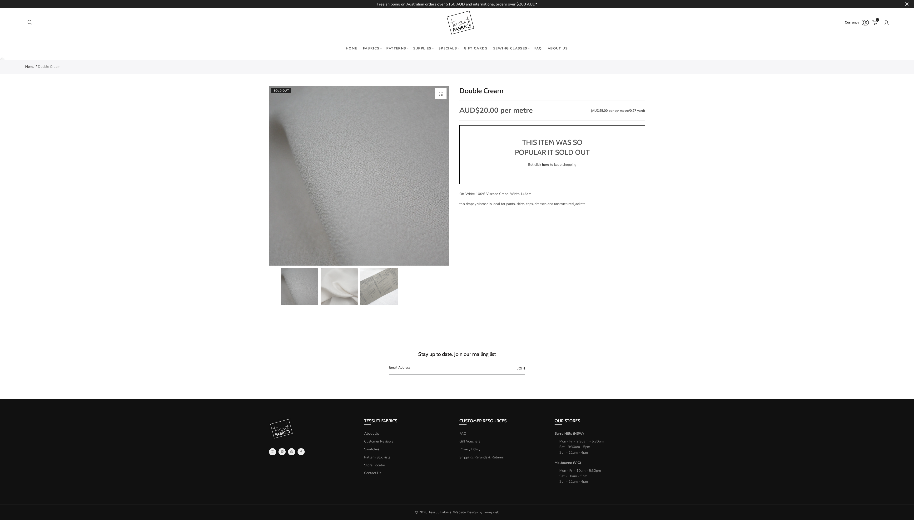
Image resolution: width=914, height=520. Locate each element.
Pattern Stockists (377, 457)
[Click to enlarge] (441, 93)
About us (558, 48)
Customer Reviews (378, 441)
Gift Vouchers (469, 441)
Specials (447, 48)
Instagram (272, 451)
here (545, 164)
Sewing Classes (510, 48)
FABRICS (371, 48)
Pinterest (291, 451)
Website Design (465, 512)
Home (351, 48)
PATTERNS (396, 48)
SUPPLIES (422, 48)
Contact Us (372, 473)
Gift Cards (475, 48)
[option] (359, 176)
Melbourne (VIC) (568, 462)
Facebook (301, 451)
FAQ (538, 48)
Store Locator (374, 465)
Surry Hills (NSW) (569, 433)
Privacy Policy (469, 449)
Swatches (371, 449)
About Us (371, 433)
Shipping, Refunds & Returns (481, 457)
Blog (282, 451)
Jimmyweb (491, 512)
